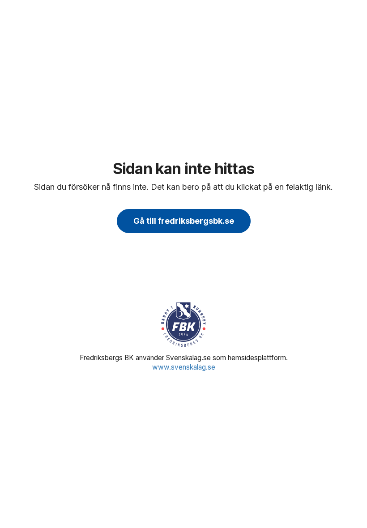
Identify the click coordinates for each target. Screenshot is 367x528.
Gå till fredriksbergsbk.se (183, 221)
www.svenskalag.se (183, 367)
